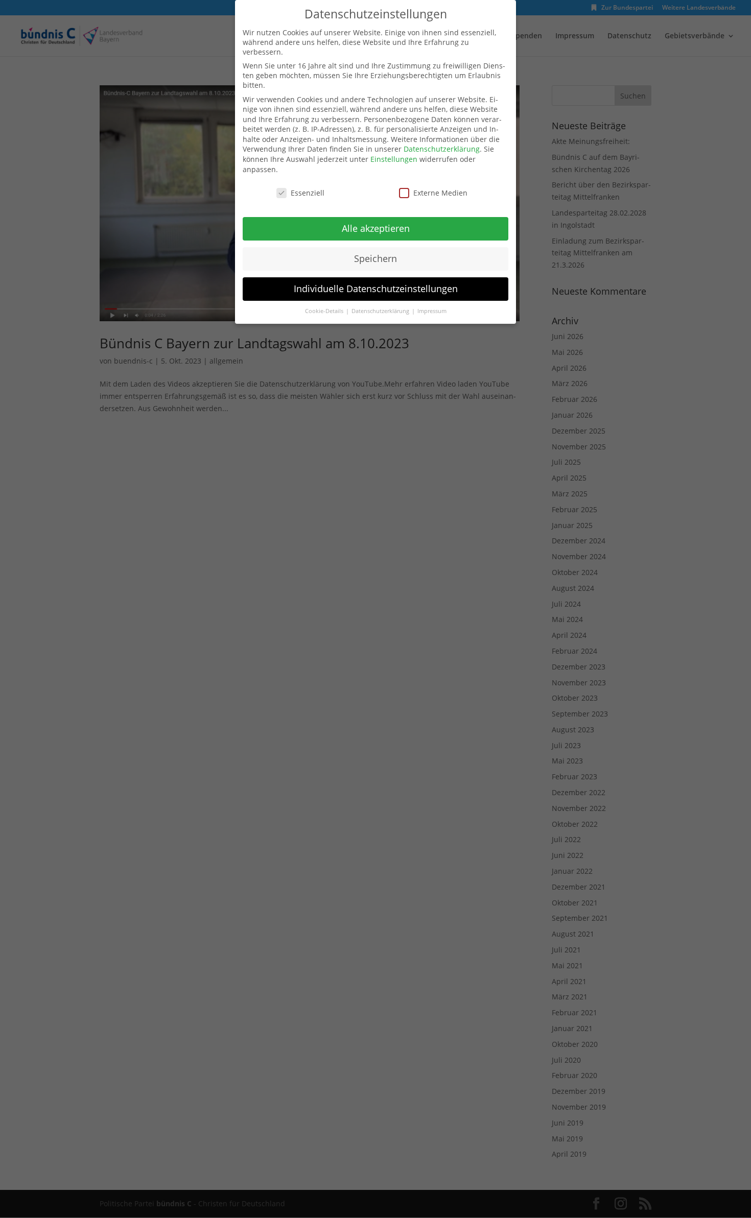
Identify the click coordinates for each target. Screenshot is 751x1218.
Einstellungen (393, 159)
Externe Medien (440, 193)
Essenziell (307, 193)
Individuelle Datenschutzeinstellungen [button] (376, 288)
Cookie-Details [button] (325, 311)
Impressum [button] (432, 311)
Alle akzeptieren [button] (376, 228)
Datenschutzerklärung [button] (381, 311)
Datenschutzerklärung (442, 149)
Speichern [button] (375, 258)
